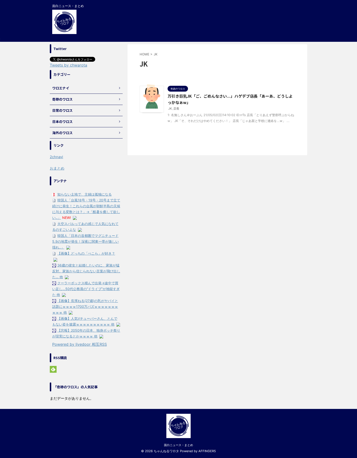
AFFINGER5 (207, 451)
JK (170, 108)
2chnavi (56, 157)
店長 (176, 108)
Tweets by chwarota (68, 65)
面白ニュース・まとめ (178, 445)
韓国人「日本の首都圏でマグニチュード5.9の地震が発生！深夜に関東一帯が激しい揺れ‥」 (85, 241)
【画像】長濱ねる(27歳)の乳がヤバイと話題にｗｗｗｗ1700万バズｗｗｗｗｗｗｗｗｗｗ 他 (85, 306)
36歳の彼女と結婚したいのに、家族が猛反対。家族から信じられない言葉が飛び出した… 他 (86, 271)
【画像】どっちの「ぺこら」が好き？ (86, 253)
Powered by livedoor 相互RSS (79, 344)
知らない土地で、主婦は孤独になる (84, 194)
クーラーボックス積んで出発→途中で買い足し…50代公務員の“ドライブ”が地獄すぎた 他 (86, 289)
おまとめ (57, 168)
